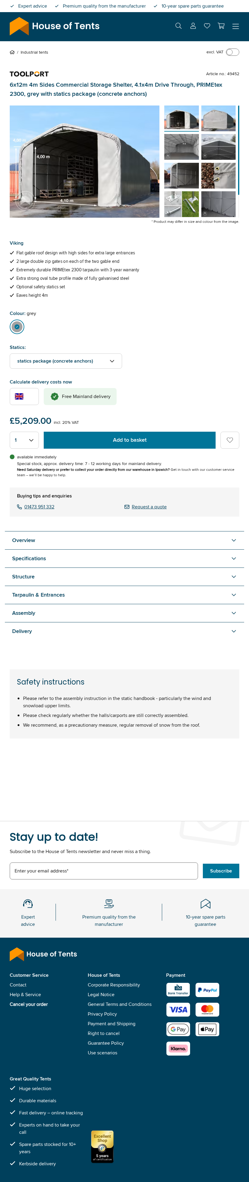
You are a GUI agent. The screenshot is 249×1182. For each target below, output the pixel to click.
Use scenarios (102, 1052)
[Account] (193, 27)
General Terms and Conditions (120, 1004)
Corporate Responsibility (114, 984)
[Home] (13, 52)
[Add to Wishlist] (229, 440)
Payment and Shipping (111, 1023)
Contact (18, 984)
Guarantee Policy (106, 1043)
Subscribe (221, 870)
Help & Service (25, 994)
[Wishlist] (207, 27)
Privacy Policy (102, 1013)
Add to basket (130, 440)
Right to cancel (104, 1033)
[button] (221, 26)
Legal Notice (101, 994)
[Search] (178, 27)
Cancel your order (29, 1004)
